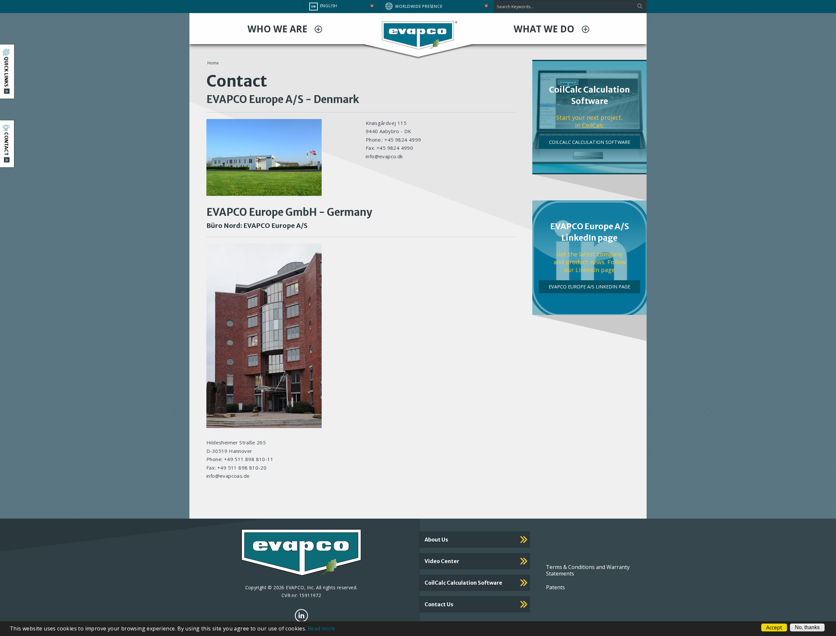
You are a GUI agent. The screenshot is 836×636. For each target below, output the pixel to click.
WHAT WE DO (545, 29)
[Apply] (640, 6)
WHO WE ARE (279, 29)
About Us (436, 539)
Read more (321, 628)
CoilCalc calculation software (463, 582)
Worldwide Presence (418, 6)
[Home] (418, 35)
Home (213, 63)
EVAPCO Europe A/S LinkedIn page (589, 287)
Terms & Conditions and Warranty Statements (588, 570)
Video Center (442, 561)
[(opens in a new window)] (301, 615)
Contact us (439, 604)
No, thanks (807, 627)
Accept (774, 627)
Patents (555, 587)
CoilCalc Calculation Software (589, 142)
